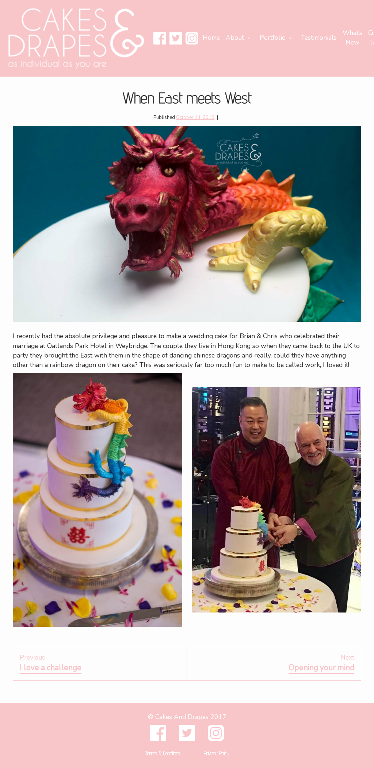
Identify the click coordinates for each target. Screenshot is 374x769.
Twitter (175, 38)
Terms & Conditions (162, 753)
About (235, 37)
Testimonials (319, 37)
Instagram (192, 38)
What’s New (352, 37)
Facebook (159, 38)
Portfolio (273, 37)
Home (211, 37)
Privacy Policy (216, 753)
